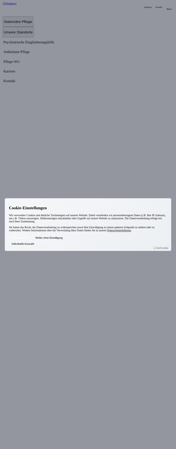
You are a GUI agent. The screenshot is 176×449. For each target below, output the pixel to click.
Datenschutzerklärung (119, 230)
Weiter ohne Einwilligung (49, 237)
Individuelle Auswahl (23, 243)
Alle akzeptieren (20, 237)
